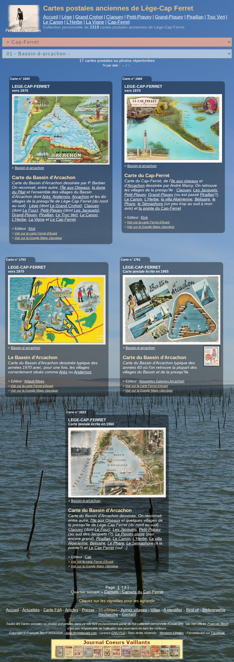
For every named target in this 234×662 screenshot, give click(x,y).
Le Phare (116, 543)
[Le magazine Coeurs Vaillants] (117, 657)
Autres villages (134, 610)
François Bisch (217, 623)
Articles (71, 610)
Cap (88, 557)
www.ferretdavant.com (81, 633)
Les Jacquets (86, 210)
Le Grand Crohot (65, 205)
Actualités (31, 610)
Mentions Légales (172, 633)
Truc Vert (216, 17)
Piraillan (195, 17)
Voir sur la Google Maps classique (38, 238)
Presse (88, 610)
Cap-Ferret (119, 22)
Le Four (30, 210)
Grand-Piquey (169, 17)
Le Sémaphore (139, 543)
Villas (155, 610)
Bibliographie (214, 610)
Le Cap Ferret (63, 219)
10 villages (107, 610)
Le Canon (53, 22)
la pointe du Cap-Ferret (160, 208)
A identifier (173, 610)
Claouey (114, 17)
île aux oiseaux (184, 181)
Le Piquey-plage (130, 534)
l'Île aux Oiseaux (75, 187)
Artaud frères (34, 381)
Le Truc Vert (67, 214)
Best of (192, 610)
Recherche (108, 614)
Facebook (218, 633)
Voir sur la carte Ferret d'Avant (36, 233)
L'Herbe (74, 22)
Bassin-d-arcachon (29, 168)
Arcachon (80, 196)
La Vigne (95, 22)
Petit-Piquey (139, 17)
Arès (46, 196)
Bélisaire (202, 199)
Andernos (61, 196)
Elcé (32, 229)
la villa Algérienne (176, 199)
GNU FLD (118, 633)
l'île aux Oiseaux (105, 520)
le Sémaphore (150, 203)
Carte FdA (52, 610)
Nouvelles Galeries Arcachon (161, 381)
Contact (129, 614)
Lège (67, 17)
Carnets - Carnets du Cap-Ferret (133, 592)
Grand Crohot (89, 17)
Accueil (50, 17)
